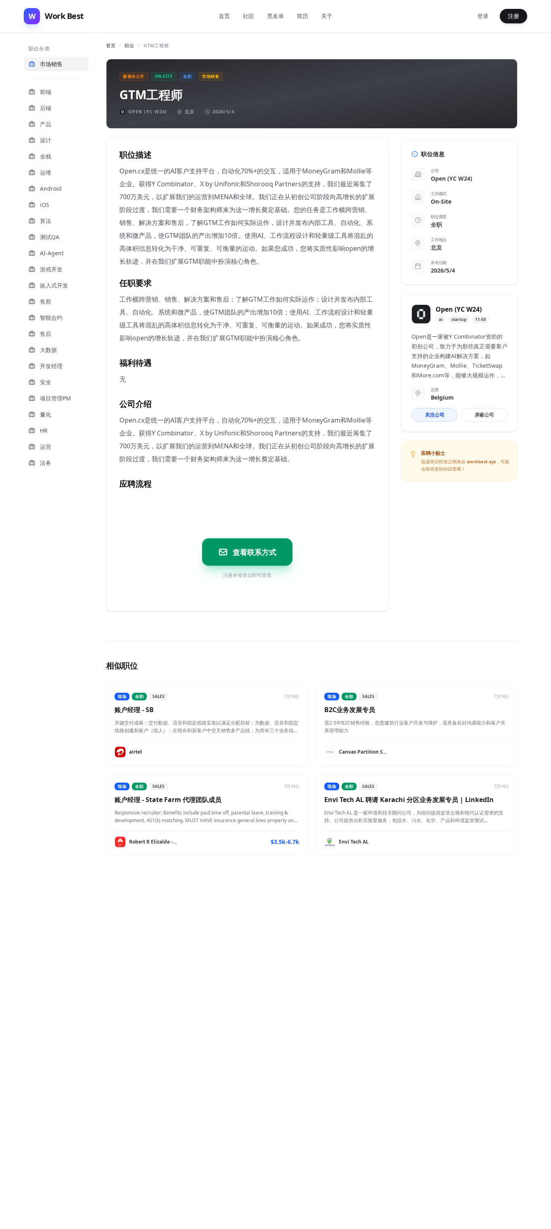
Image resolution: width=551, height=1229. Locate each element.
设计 (45, 140)
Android (51, 188)
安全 (45, 382)
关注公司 (435, 414)
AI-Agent (52, 253)
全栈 (45, 156)
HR (44, 430)
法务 (45, 463)
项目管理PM (55, 398)
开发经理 (51, 366)
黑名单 (275, 16)
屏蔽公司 (484, 414)
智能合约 (51, 317)
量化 (45, 414)
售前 (45, 301)
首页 (224, 16)
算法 (45, 221)
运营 (45, 446)
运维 (45, 172)
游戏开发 (51, 269)
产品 (45, 124)
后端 (45, 108)
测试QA (49, 237)
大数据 (48, 350)
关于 (326, 16)
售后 (45, 333)
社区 (248, 16)
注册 (513, 16)
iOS (44, 204)
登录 (482, 16)
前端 (45, 92)
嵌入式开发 (54, 285)
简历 (302, 16)
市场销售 (51, 64)
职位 (129, 45)
